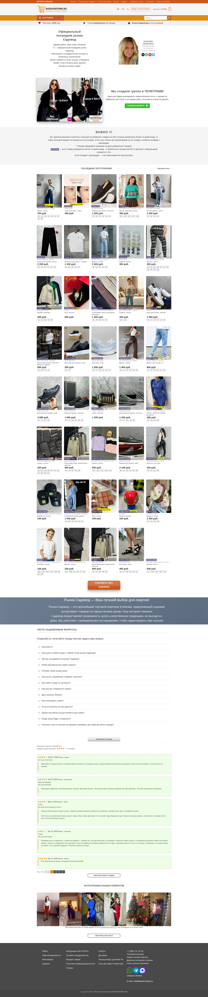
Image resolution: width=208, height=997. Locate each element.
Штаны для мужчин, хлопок (47, 262)
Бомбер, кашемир (43, 312)
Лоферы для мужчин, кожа (128, 463)
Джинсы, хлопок (97, 262)
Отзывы (116, 1)
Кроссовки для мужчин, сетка (74, 363)
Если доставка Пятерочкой (111, 964)
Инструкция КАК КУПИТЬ (77, 951)
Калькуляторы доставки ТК (111, 959)
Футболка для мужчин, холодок (75, 262)
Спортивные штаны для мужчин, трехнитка (103, 313)
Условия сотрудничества (77, 955)
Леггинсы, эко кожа (153, 463)
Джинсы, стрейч (124, 363)
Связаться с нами (137, 1)
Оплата (102, 951)
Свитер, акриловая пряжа (128, 211)
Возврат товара (73, 959)
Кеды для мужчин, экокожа (156, 312)
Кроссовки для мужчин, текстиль (130, 413)
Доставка (103, 955)
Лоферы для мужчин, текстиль (103, 211)
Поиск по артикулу (163, 1)
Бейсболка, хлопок (43, 516)
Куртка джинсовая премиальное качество (75, 464)
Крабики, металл (125, 262)
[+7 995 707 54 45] (128, 9)
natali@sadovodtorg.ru (108, 927)
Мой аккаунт (47, 959)
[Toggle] (39, 647)
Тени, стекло (96, 516)
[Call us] (146, 54)
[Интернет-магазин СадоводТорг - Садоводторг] (52, 9)
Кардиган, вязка (152, 516)
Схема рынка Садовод (87, 1)
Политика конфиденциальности (80, 964)
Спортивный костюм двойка (74, 516)
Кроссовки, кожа (97, 363)
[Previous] (42, 909)
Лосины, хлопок (152, 262)
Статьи (124, 1)
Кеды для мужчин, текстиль (74, 413)
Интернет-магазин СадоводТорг (49, 746)
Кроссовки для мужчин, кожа (47, 413)
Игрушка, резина (125, 516)
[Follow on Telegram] (153, 54)
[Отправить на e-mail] (143, 54)
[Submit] (169, 18)
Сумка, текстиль (97, 413)
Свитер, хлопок (97, 463)
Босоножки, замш (125, 564)
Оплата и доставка (104, 1)
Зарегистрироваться (51, 955)
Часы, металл (69, 312)
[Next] (166, 909)
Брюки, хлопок (42, 211)
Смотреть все (163, 168)
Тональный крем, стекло (73, 211)
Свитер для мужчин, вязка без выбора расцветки (47, 364)
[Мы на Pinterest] (150, 54)
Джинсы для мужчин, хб (155, 363)
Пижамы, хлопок (125, 312)
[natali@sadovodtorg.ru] (118, 9)
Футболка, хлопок (43, 564)
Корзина (46, 964)
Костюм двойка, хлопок (155, 211)
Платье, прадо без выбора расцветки (156, 414)
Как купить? (150, 1)
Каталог (73, 1)
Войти (45, 951)
